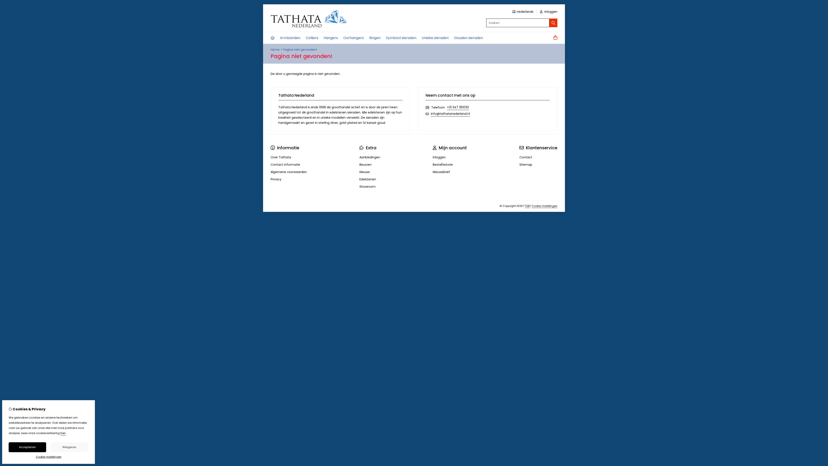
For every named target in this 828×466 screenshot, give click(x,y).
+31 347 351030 (458, 107)
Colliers (312, 37)
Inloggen (439, 157)
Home (275, 49)
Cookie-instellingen (544, 206)
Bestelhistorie (443, 164)
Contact (525, 157)
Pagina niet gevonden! (300, 49)
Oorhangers (353, 37)
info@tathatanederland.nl (450, 114)
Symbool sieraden (401, 37)
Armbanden (290, 37)
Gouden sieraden (468, 37)
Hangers (331, 37)
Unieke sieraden (435, 37)
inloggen (550, 11)
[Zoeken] (553, 23)
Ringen (375, 37)
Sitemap (525, 164)
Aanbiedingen (369, 157)
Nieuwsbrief (441, 172)
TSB (527, 206)
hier (63, 433)
